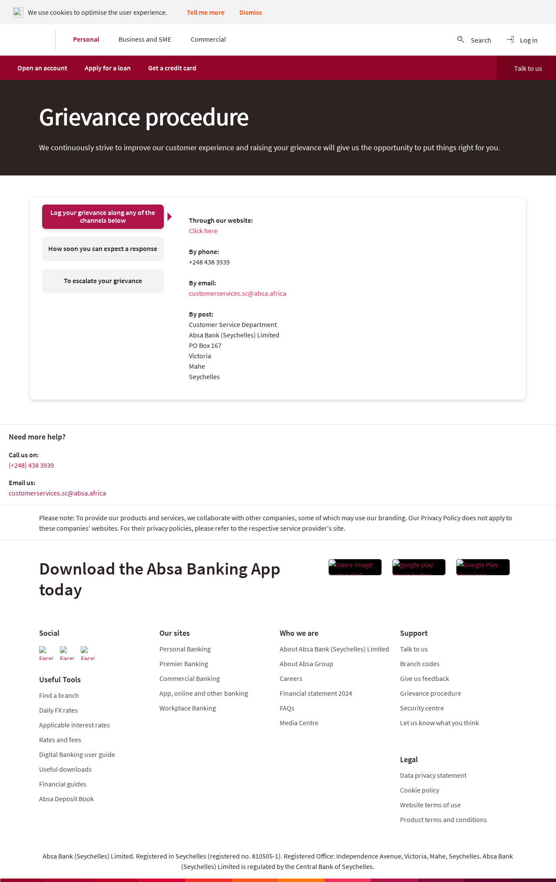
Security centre (422, 708)
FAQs (287, 708)
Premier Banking (183, 663)
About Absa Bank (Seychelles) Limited (334, 648)
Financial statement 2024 (316, 693)
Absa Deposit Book (66, 798)
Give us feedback (424, 678)
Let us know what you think (439, 722)
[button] (42, 67)
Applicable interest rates (74, 724)
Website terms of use (430, 804)
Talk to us (528, 68)
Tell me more (206, 12)
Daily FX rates (58, 710)
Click (196, 230)
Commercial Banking (189, 678)
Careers (291, 678)
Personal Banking (185, 648)
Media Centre (299, 722)
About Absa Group (306, 663)
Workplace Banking (187, 708)
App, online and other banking (203, 693)
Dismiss (250, 12)
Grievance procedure (430, 693)
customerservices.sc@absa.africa (237, 293)
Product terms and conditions (443, 819)
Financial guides (62, 784)
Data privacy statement (433, 775)
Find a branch (59, 695)
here (211, 230)
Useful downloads (65, 769)
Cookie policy (419, 790)
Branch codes (420, 663)
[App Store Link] (355, 569)
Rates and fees (60, 739)
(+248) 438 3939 (31, 465)
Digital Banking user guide (77, 754)
